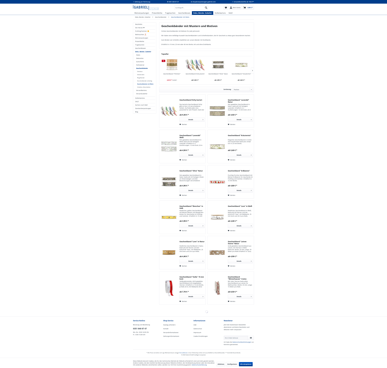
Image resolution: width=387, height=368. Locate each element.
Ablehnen (221, 364)
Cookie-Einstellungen (201, 336)
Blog (136, 112)
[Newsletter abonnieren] (251, 338)
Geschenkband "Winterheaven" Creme (237, 278)
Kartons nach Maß (141, 105)
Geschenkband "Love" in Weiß (240, 206)
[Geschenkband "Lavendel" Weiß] (168, 146)
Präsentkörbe (139, 41)
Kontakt (165, 329)
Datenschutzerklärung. (199, 365)
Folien (138, 55)
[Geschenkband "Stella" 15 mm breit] (168, 288)
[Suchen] (206, 8)
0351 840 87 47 (140, 328)
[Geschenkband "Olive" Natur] (218, 65)
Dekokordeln (140, 74)
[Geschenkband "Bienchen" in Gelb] (168, 217)
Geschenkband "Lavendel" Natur (238, 101)
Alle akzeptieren (245, 364)
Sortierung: (227, 89)
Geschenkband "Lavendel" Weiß (190, 136)
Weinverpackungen (141, 38)
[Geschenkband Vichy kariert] (195, 65)
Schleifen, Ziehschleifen (143, 87)
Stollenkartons (140, 98)
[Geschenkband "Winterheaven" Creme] (217, 288)
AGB (195, 325)
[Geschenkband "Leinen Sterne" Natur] (217, 252)
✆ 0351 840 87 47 (173, 2)
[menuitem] (191, 8)
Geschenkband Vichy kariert (195, 74)
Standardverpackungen (143, 108)
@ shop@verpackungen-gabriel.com (203, 2)
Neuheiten (138, 24)
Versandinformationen (170, 332)
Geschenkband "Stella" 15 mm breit (191, 278)
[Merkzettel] (226, 8)
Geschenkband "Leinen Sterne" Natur (237, 243)
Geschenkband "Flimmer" (171, 74)
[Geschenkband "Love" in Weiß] (217, 217)
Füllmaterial (140, 65)
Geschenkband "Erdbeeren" (239, 171)
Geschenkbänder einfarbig (144, 81)
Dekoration (140, 58)
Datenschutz (198, 329)
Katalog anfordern (169, 325)
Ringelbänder (141, 78)
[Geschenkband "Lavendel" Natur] (217, 111)
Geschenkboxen (140, 48)
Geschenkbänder (142, 68)
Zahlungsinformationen (171, 336)
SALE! (137, 101)
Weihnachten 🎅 (140, 34)
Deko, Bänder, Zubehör (143, 52)
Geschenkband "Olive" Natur (218, 74)
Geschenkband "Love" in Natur (191, 242)
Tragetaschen (139, 45)
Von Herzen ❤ (140, 28)
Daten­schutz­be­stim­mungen (242, 342)
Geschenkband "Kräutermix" (241, 74)
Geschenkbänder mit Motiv (145, 84)
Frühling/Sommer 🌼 (142, 31)
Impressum (197, 332)
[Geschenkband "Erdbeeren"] (217, 181)
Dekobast (140, 71)
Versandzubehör (141, 94)
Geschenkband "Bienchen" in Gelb (191, 207)
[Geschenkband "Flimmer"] (172, 65)
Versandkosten (183, 353)
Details (190, 120)
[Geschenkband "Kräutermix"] (241, 65)
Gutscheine (140, 62)
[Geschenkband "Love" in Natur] (168, 252)
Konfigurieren (232, 364)
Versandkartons (141, 90)
